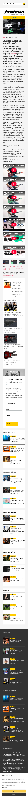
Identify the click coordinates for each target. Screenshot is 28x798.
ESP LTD (7, 266)
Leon (4, 37)
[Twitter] (7, 4)
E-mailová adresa (10, 403)
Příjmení (8, 415)
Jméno (7, 409)
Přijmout (14, 791)
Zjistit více (4, 787)
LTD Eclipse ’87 (16, 268)
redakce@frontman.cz (8, 275)
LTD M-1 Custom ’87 (15, 266)
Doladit (14, 794)
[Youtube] (10, 4)
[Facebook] (4, 4)
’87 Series (13, 53)
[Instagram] (13, 4)
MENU (14, 17)
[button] (6, 262)
